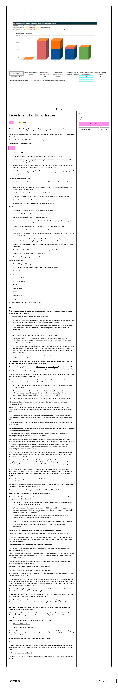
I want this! (94, 124)
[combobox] (89, 130)
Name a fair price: (85, 114)
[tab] (56, 109)
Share (106, 130)
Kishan (24, 122)
